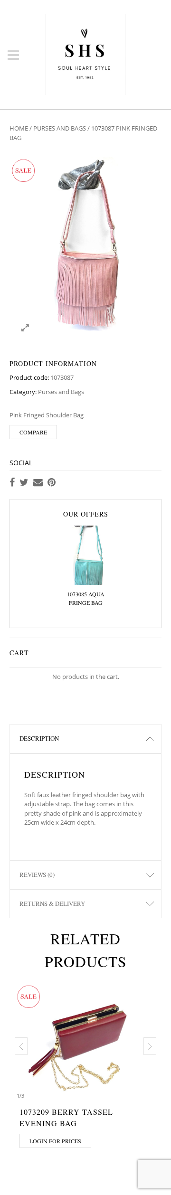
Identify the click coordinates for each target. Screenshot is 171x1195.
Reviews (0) (37, 874)
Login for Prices (55, 1141)
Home (19, 128)
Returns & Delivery (52, 903)
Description (39, 738)
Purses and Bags (59, 128)
